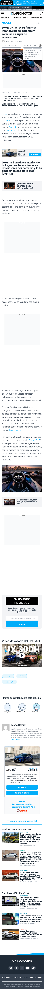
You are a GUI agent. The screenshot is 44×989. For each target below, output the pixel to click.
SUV (21, 676)
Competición (16, 18)
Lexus (4, 114)
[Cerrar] (40, 50)
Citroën (13, 10)
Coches (25, 18)
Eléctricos (24, 913)
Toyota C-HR (34, 440)
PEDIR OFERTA (35, 155)
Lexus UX (9, 120)
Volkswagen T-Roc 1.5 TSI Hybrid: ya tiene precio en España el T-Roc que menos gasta (20, 105)
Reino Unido (5, 10)
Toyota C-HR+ (23, 10)
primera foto (11, 130)
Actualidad (5, 18)
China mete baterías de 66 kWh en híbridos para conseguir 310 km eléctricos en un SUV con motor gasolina (22, 98)
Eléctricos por (14, 7)
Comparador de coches (22, 804)
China (32, 10)
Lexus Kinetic (15, 430)
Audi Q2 (12, 127)
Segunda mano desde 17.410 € (22, 807)
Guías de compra (37, 18)
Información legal (16, 984)
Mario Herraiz (9, 41)
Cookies (24, 984)
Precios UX (22, 801)
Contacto (7, 984)
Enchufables (24, 832)
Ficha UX (22, 787)
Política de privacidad (33, 984)
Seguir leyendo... (16, 739)
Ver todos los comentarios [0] (22, 821)
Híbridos (22, 850)
